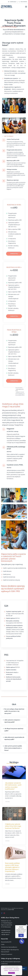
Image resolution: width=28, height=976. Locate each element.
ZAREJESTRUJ (14, 253)
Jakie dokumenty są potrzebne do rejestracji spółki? (14, 738)
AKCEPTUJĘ (11, 972)
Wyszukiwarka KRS (6, 942)
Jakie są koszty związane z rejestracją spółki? (12, 721)
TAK (21, 935)
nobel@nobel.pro (5, 930)
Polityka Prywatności (8, 968)
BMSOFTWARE (11, 909)
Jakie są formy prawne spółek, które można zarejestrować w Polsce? (13, 748)
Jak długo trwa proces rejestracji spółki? (13, 730)
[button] (21, 941)
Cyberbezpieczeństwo (14, 970)
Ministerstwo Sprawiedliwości (9, 947)
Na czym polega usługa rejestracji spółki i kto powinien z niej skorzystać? (14, 711)
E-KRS (2, 944)
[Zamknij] (26, 925)
